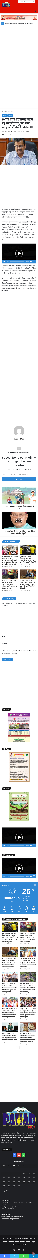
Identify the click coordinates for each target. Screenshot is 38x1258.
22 (14, 1182)
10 (24, 1174)
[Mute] (31, 261)
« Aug (3, 1191)
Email (4, 636)
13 (4, 1178)
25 (29, 1182)
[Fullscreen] (34, 261)
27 (4, 1186)
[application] (19, 253)
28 (9, 1186)
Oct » (7, 1191)
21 (9, 1182)
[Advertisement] (19, 46)
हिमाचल (17, 1242)
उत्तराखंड (10, 111)
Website (4, 643)
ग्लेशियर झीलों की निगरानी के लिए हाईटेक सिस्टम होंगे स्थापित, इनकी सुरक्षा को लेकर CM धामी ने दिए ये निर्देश (28, 1038)
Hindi (23, 1)
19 (34, 1178)
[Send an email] (11, 131)
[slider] (17, 261)
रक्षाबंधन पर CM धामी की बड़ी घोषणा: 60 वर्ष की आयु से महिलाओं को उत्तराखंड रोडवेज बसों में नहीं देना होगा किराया (9, 1013)
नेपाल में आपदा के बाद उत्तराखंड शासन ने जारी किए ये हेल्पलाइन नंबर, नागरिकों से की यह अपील (9, 1037)
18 (29, 1178)
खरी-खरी (24, 1245)
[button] (19, 253)
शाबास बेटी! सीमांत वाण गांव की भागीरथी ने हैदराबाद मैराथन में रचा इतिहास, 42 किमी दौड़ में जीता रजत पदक (9, 584)
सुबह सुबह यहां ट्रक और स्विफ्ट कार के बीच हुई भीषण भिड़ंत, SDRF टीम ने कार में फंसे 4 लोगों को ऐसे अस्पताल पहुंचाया (28, 560)
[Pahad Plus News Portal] (6, 5)
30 (19, 1186)
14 (9, 1178)
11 (29, 1174)
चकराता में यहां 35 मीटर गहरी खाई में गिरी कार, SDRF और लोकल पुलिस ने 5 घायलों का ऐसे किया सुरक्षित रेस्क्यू (27, 988)
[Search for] (36, 10)
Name (4, 629)
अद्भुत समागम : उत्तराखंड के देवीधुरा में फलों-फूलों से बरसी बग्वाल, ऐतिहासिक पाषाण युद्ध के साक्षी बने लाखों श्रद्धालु (28, 1013)
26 (34, 1182)
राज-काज (10, 115)
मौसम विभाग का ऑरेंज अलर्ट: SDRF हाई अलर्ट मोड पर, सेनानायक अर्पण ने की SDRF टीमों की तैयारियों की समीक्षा (28, 584)
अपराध (18, 1245)
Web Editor (7, 131)
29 (14, 1186)
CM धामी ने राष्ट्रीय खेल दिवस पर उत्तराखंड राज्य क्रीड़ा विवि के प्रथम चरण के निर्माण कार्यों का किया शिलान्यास (28, 963)
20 (4, 1182)
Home (5, 111)
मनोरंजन (14, 1245)
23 (19, 1182)
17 (24, 1178)
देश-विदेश (22, 1242)
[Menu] (2, 10)
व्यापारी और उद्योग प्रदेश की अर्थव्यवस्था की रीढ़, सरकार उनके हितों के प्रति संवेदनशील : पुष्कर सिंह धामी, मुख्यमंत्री (9, 988)
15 (14, 1178)
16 (19, 1178)
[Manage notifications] (33, 1253)
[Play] (4, 261)
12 (34, 1174)
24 (24, 1182)
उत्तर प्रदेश (11, 1242)
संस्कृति (33, 1242)
